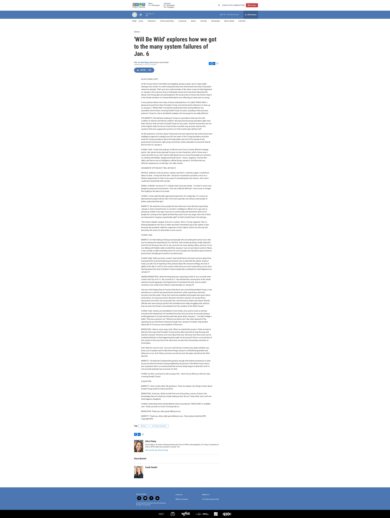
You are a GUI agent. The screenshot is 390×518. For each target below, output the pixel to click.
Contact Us (179, 494)
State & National (167, 21)
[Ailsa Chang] (138, 446)
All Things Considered (159, 426)
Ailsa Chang (144, 62)
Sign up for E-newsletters (233, 5)
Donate (253, 5)
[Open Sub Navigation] (145, 21)
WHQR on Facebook (182, 499)
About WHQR (229, 21)
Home (134, 21)
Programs (215, 21)
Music (193, 21)
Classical (182, 21)
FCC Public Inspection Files (210, 499)
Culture (203, 21)
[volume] (140, 14)
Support (242, 21)
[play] (134, 15)
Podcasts (152, 21)
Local (141, 21)
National (137, 32)
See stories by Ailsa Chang (156, 450)
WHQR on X (205, 494)
